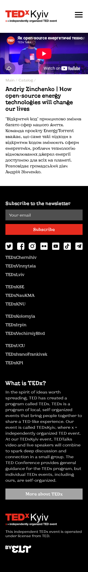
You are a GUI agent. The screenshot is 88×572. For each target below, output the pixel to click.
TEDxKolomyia (20, 316)
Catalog (26, 80)
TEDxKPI (14, 362)
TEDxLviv (14, 274)
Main (10, 80)
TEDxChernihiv (21, 257)
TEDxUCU (15, 345)
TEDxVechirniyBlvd (25, 333)
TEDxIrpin (15, 324)
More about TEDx (44, 493)
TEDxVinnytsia (20, 265)
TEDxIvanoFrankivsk (26, 354)
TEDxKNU (15, 303)
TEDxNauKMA (19, 295)
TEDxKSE (14, 286)
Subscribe (44, 229)
